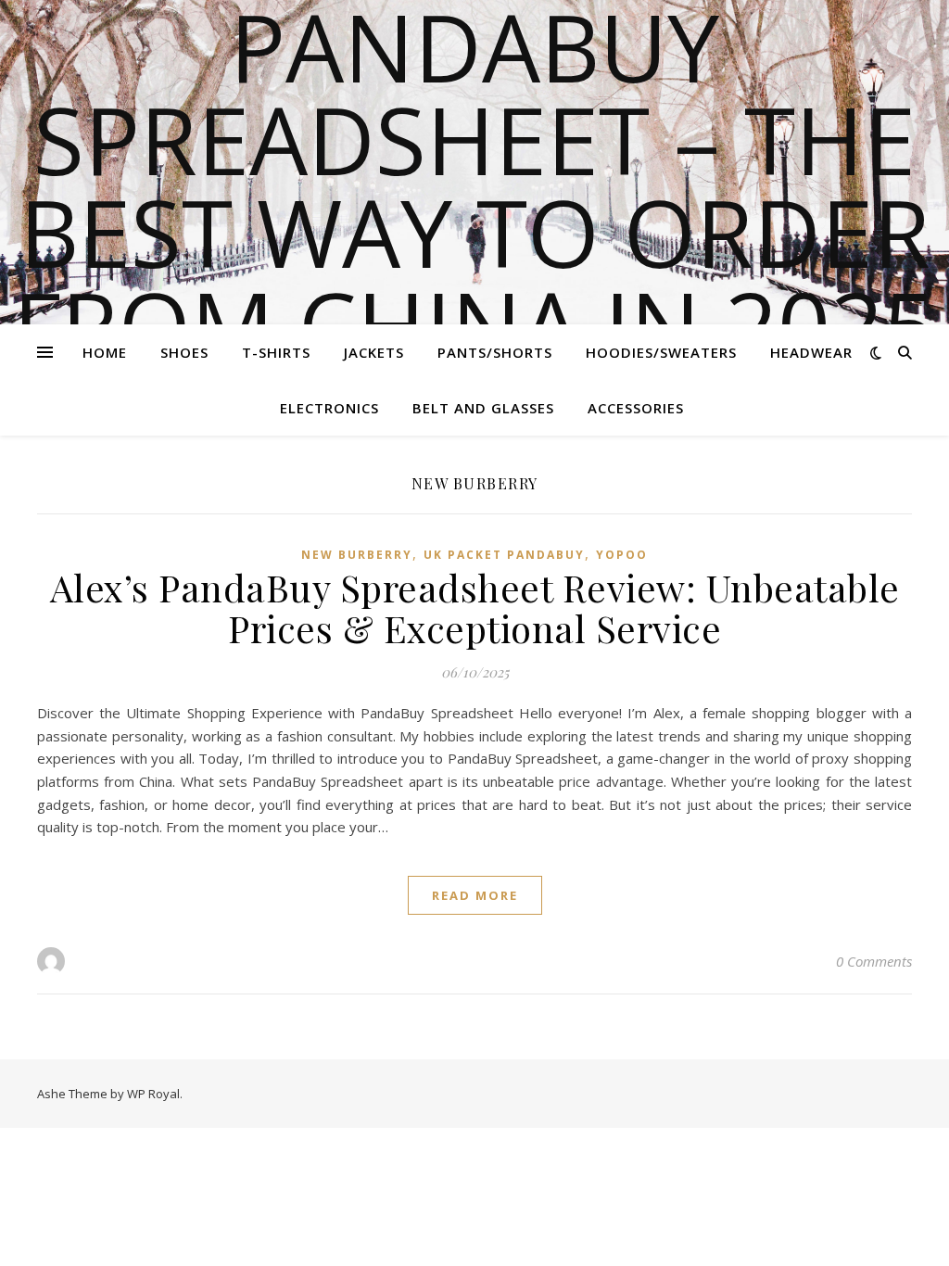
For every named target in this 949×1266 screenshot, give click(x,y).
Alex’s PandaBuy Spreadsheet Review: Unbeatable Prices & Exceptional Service (475, 607)
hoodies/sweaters (661, 352)
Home (104, 352)
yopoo (622, 555)
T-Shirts (276, 352)
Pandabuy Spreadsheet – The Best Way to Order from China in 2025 (474, 185)
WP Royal (153, 1093)
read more (475, 895)
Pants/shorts (494, 352)
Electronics (329, 408)
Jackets (374, 352)
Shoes (184, 352)
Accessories (636, 408)
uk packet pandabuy (504, 555)
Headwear (811, 352)
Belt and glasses (483, 408)
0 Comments (874, 961)
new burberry (356, 555)
